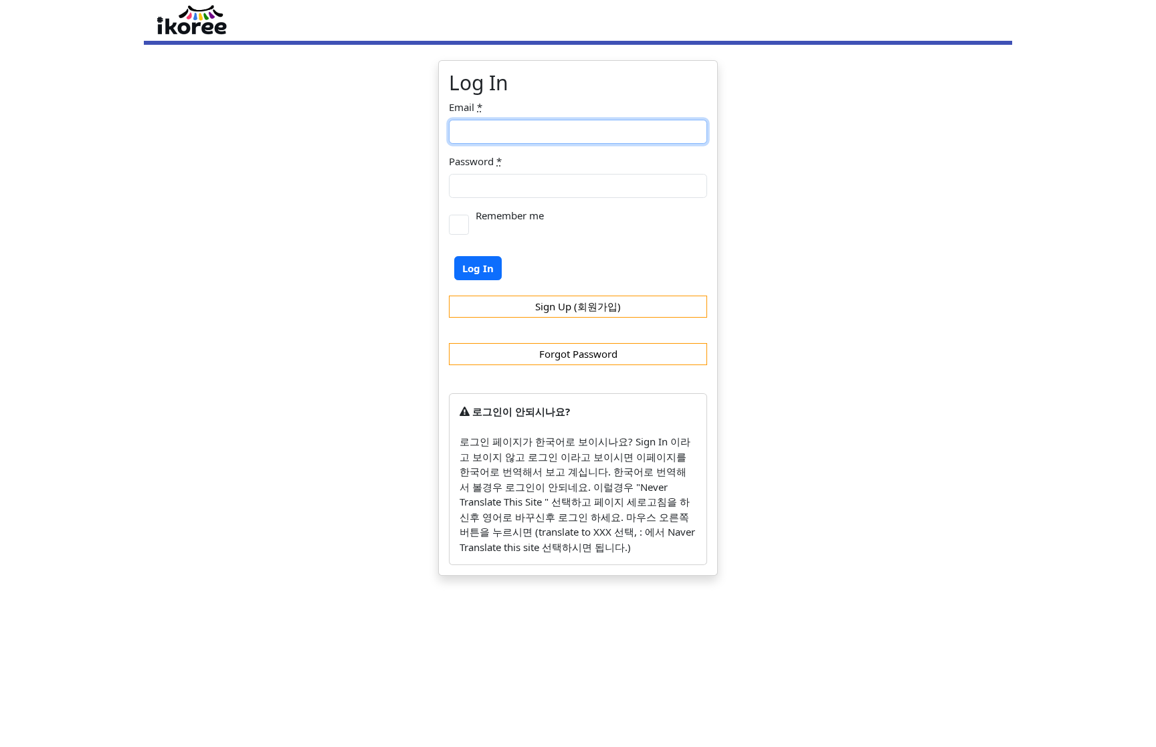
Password (475, 161)
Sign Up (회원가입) (578, 306)
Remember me (510, 215)
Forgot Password (578, 353)
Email (465, 107)
